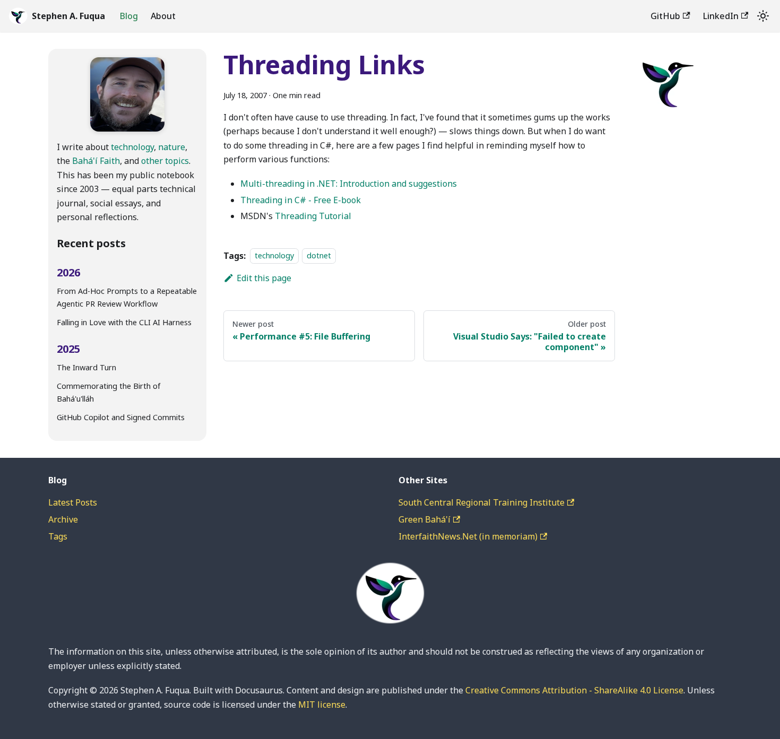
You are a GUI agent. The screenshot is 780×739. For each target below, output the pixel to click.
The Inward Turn (86, 367)
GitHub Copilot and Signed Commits (121, 417)
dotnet (319, 256)
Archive (63, 519)
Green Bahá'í (424, 519)
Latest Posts (72, 502)
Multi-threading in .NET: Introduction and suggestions (348, 183)
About (163, 16)
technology (132, 147)
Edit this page (264, 278)
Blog (129, 16)
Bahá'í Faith (96, 161)
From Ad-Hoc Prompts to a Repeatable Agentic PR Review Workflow (127, 297)
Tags (57, 536)
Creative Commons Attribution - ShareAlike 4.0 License (574, 690)
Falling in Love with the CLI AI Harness (124, 322)
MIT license (321, 704)
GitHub (665, 16)
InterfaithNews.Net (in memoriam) (468, 536)
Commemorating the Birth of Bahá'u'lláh (108, 392)
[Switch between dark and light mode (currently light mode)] (763, 15)
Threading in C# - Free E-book (300, 200)
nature (171, 147)
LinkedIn (721, 16)
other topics (165, 161)
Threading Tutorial (313, 216)
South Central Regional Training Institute (481, 502)
